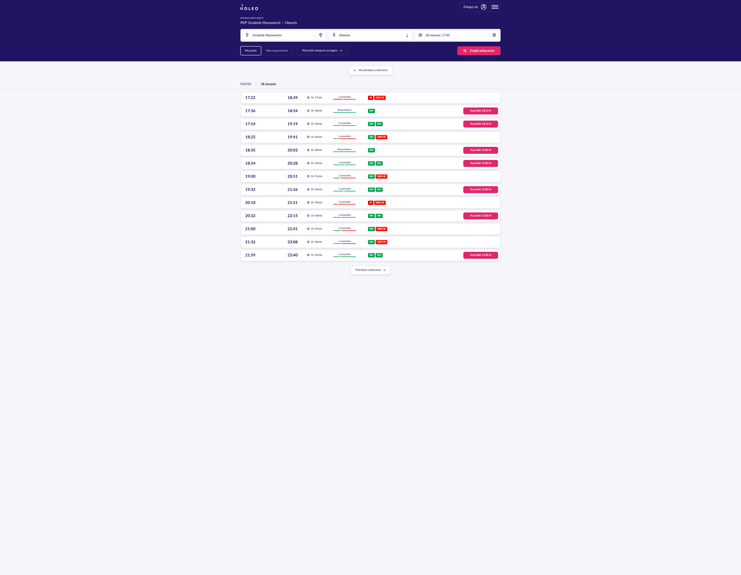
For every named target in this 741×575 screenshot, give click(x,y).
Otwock (291, 23)
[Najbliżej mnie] (321, 35)
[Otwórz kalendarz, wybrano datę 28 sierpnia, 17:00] (494, 35)
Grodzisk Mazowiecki (264, 23)
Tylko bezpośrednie (277, 50)
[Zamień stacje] (407, 35)
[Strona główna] (249, 7)
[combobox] (284, 35)
